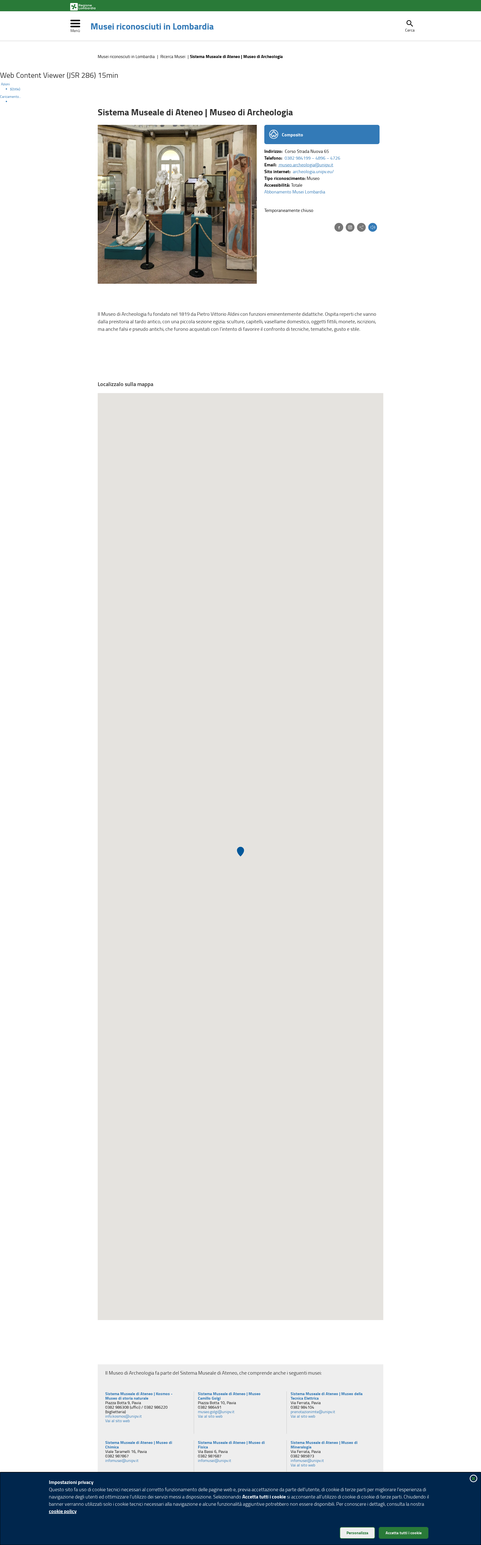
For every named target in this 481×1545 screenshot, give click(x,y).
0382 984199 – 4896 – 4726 (312, 158)
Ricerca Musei (172, 56)
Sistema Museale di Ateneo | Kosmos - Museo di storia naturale (139, 1395)
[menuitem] (245, 89)
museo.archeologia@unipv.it (305, 165)
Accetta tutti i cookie (404, 1532)
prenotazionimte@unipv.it (313, 1411)
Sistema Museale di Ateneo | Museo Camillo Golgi (230, 1395)
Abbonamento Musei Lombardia (294, 192)
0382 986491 (209, 1407)
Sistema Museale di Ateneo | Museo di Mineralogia (324, 1444)
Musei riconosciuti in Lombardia (152, 26)
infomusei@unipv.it (122, 1460)
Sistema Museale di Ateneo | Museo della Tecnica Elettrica (327, 1395)
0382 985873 (302, 1456)
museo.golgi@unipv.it (216, 1411)
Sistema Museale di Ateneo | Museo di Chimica (139, 1444)
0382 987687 (209, 1456)
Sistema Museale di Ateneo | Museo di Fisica (232, 1444)
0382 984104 (302, 1407)
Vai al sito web (119, 1420)
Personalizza (357, 1532)
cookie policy (63, 1511)
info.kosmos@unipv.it (123, 1416)
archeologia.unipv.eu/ (313, 171)
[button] (410, 26)
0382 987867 (117, 1456)
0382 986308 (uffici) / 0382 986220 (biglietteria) (137, 1409)
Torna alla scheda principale (345, 1355)
